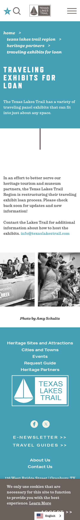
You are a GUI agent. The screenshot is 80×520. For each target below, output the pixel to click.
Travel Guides (36, 445)
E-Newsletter (35, 437)
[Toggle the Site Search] (17, 10)
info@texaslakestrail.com (45, 233)
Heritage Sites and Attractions (40, 343)
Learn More (40, 503)
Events (40, 356)
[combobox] (49, 516)
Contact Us (40, 466)
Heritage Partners (40, 369)
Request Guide (40, 363)
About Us (40, 460)
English (50, 515)
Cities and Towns (40, 349)
